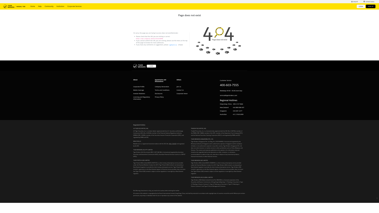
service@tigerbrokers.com (228, 95)
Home (32, 6)
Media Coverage (138, 90)
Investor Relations (139, 93)
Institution (60, 6)
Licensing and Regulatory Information (141, 98)
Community (49, 6)
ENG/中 (355, 2)
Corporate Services (74, 6)
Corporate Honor (182, 93)
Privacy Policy (159, 97)
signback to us (173, 45)
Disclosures (158, 93)
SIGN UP (370, 6)
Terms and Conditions (162, 90)
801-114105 (172, 144)
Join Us (179, 87)
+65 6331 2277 (237, 111)
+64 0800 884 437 (238, 107)
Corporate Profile (138, 87)
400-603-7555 (229, 85)
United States (369, 2)
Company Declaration (162, 87)
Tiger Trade (14, 6)
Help (40, 6)
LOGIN (361, 6)
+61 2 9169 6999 (238, 114)
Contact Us (180, 90)
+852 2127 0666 (238, 104)
